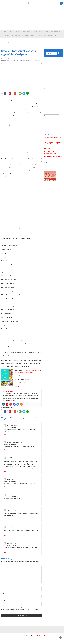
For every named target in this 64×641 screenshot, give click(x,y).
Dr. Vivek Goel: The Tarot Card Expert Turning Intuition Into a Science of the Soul (35, 35)
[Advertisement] (32, 18)
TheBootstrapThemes (42, 636)
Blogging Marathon (5, 60)
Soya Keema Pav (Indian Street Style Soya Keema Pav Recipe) (53, 143)
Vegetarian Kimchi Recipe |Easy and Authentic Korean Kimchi (52, 138)
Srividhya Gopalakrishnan (13, 442)
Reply (5, 434)
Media (46, 32)
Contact (7, 35)
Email (3, 593)
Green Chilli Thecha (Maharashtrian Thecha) (50, 152)
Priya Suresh (10, 426)
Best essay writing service (29, 468)
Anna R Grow (10, 458)
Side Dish (28, 60)
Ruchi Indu (9, 544)
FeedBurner (25, 383)
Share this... (2, 93)
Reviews (18, 32)
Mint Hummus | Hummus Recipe (53, 157)
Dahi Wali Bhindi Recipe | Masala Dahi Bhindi (53, 148)
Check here (12, 400)
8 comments (37, 60)
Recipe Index (26, 32)
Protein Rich (12, 60)
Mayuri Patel (10, 510)
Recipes (17, 60)
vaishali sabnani (11, 527)
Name (3, 586)
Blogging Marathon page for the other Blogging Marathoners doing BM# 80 (28, 371)
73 (47, 175)
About (11, 32)
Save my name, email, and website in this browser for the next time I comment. (19, 610)
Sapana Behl (10, 495)
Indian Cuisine (38, 32)
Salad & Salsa (22, 60)
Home (5, 32)
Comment (4, 565)
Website (3, 601)
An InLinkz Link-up (20, 376)
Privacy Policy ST (55, 32)
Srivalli (8, 479)
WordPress (26, 636)
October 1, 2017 (6, 59)
